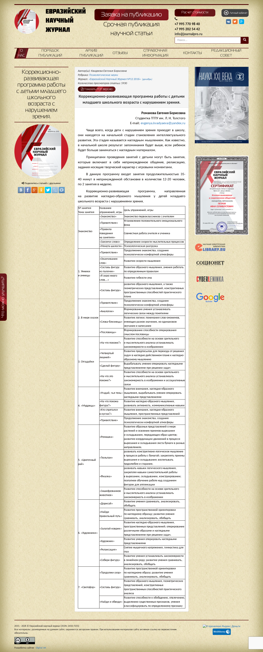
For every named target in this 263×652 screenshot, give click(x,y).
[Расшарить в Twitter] (235, 21)
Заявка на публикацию (131, 14)
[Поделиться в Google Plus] (34, 190)
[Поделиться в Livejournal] (55, 190)
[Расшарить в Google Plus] (242, 21)
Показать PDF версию (97, 89)
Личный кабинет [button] (237, 13)
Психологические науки (103, 75)
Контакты (192, 53)
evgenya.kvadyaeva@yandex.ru (163, 123)
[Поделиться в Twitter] (48, 190)
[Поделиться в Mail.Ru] (62, 190)
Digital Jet (41, 648)
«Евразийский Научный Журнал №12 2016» (120, 79)
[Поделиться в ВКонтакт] (21, 190)
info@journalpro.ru (188, 34)
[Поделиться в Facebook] (28, 190)
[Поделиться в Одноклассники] (41, 190)
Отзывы (120, 53)
